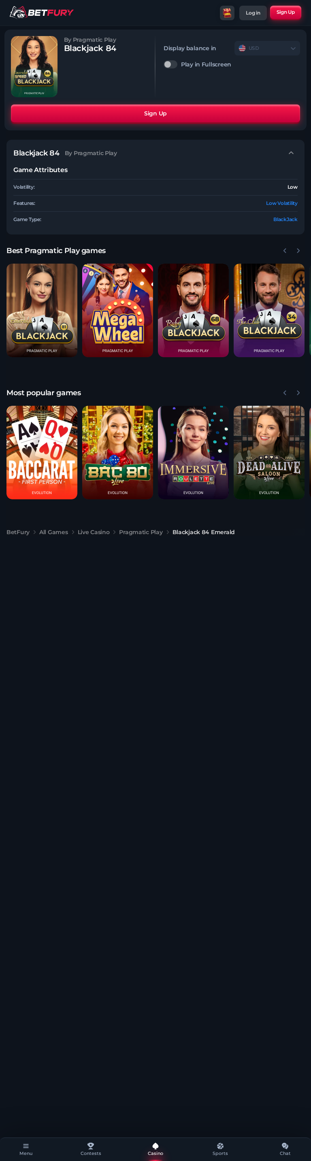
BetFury (18, 532)
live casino (94, 532)
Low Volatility (282, 203)
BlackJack (285, 219)
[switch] (232, 64)
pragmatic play (140, 532)
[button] (41, 310)
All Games (53, 532)
